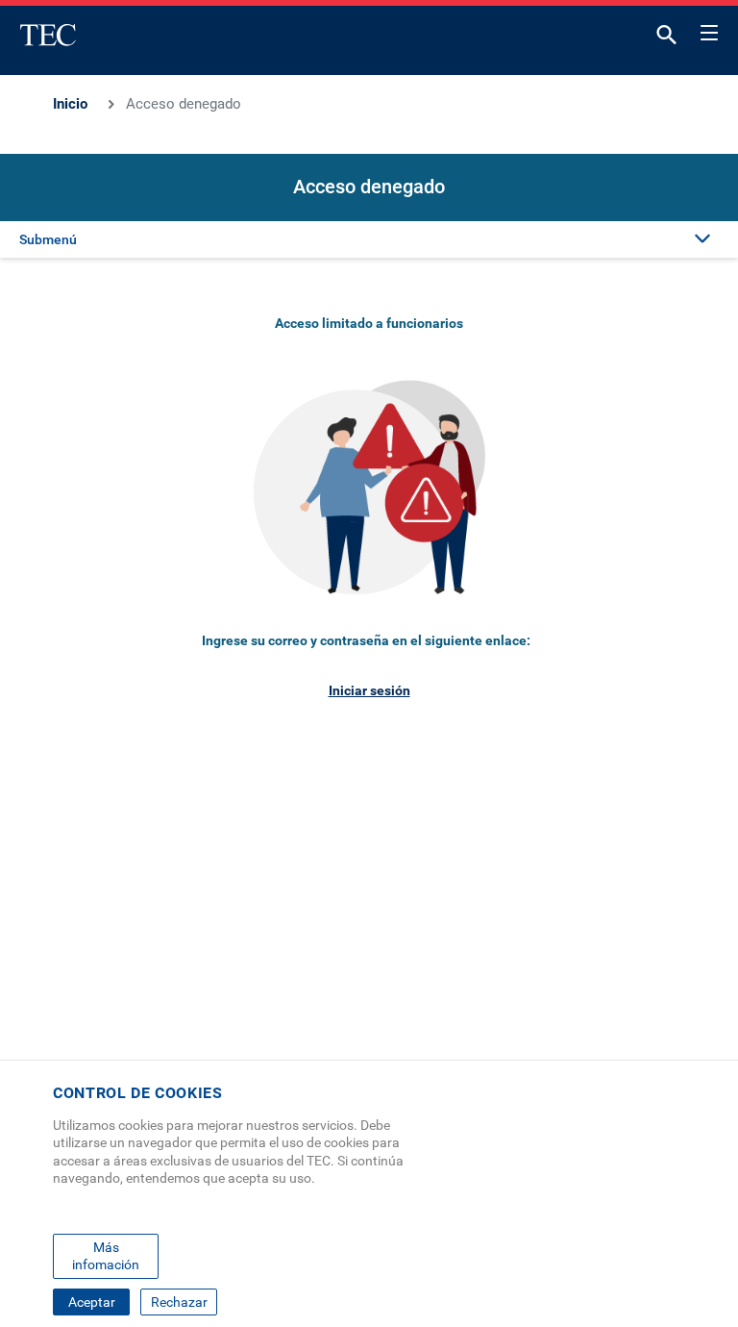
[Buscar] (666, 39)
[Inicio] (48, 34)
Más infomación (105, 1255)
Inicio (70, 104)
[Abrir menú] (709, 30)
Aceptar (91, 1302)
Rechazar (179, 1302)
